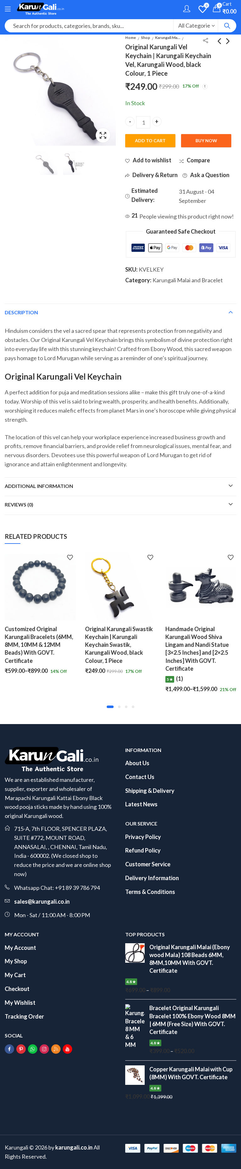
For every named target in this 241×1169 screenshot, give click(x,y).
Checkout (17, 988)
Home (130, 37)
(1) (99, 678)
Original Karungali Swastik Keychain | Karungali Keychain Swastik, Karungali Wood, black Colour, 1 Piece (38, 644)
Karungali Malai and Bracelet (167, 37)
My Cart (15, 974)
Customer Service (147, 864)
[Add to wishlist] (70, 558)
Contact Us (139, 776)
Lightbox (103, 135)
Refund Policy (143, 850)
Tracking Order (24, 1016)
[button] (107, 707)
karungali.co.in (74, 1147)
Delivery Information (152, 877)
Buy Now (206, 140)
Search (227, 25)
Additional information (39, 486)
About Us (137, 763)
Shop (145, 37)
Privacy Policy (143, 836)
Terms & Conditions (150, 891)
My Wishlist (20, 1002)
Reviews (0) (19, 504)
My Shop (16, 961)
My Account (20, 947)
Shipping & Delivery (149, 790)
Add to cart (150, 140)
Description (21, 312)
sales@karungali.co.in (42, 901)
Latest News (141, 804)
